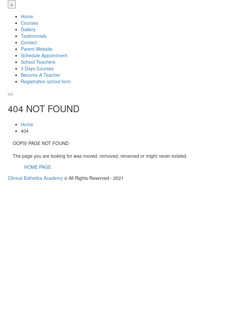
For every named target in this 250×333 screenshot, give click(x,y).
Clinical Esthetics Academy (35, 178)
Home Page (37, 167)
